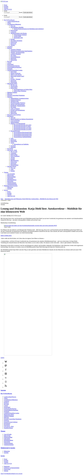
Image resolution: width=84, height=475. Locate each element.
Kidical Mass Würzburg (20, 91)
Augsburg (9, 46)
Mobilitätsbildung (11, 179)
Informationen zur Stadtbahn (21, 144)
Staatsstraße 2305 (18, 37)
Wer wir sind (13, 151)
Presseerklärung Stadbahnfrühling (22, 137)
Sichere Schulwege (15, 73)
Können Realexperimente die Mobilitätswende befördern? (29, 29)
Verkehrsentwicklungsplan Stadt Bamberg (21, 51)
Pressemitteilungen (15, 57)
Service (6, 190)
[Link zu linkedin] (6, 379)
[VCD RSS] (6, 387)
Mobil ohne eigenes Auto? (17, 76)
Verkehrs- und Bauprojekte (17, 52)
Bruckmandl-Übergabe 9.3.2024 (22, 126)
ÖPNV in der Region (16, 74)
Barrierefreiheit (14, 165)
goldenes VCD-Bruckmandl (17, 123)
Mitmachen (10, 187)
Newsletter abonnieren (16, 40)
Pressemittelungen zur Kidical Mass (23, 89)
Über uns (12, 26)
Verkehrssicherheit (12, 184)
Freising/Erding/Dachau (13, 66)
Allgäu (9, 23)
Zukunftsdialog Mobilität (16, 27)
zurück (2, 357)
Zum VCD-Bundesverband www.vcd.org (11, 473)
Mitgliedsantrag (14, 160)
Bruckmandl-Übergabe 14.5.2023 (22, 128)
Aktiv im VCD (8, 9)
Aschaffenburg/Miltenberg (14, 24)
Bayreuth (9, 61)
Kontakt (6, 6)
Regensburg (10, 116)
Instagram (13, 147)
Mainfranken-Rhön (12, 83)
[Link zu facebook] (6, 371)
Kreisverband (13, 30)
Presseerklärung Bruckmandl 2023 (23, 134)
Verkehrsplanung (11, 182)
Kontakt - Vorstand (15, 79)
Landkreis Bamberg (15, 54)
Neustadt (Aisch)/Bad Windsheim (16, 95)
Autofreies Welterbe (15, 49)
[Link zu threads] (6, 383)
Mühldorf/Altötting (12, 92)
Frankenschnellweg (15, 100)
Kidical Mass (13, 88)
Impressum (13, 43)
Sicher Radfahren (15, 156)
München (9, 94)
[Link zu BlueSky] (6, 363)
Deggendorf (10, 64)
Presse (5, 5)
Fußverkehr (10, 178)
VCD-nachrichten (15, 120)
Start (2, 199)
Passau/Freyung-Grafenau (14, 114)
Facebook (13, 145)
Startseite (7, 199)
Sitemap (6, 470)
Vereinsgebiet (13, 86)
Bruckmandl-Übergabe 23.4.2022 (22, 129)
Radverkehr (13, 71)
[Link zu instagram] (6, 375)
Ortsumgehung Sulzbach (20, 34)
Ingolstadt (9, 68)
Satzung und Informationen (17, 104)
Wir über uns (13, 85)
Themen (6, 172)
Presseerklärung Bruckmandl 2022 (23, 135)
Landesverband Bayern (13, 21)
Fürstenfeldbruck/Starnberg (14, 67)
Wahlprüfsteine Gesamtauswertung (19, 98)
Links (11, 77)
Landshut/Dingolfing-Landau (14, 70)
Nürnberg (9, 97)
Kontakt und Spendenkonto (17, 110)
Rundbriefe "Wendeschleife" (17, 105)
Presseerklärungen (15, 131)
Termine (6, 8)
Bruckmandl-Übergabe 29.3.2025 (22, 125)
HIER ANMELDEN (6, 235)
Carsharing (13, 31)
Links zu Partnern (15, 108)
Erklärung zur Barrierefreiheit (11, 468)
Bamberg (9, 48)
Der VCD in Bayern (9, 20)
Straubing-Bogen (11, 166)
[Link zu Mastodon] (6, 367)
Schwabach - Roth (12, 150)
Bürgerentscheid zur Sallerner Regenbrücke (21, 119)
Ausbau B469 (17, 36)
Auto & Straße (11, 174)
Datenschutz (13, 42)
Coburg (9, 63)
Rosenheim (10, 148)
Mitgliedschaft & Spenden (10, 185)
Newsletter (13, 55)
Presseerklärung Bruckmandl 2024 (23, 132)
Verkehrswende (14, 101)
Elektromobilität (11, 177)
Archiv (12, 142)
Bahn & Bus (10, 175)
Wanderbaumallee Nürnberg (17, 103)
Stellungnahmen (14, 122)
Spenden (9, 188)
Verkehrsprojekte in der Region (18, 33)
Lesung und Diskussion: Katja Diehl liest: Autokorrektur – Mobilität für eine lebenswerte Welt (33, 199)
